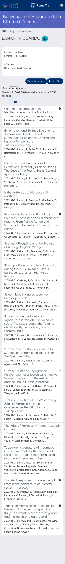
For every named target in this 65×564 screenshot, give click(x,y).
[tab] (8, 102)
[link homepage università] (40, 5)
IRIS (4, 31)
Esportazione (35, 81)
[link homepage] (11, 5)
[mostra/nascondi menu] (61, 5)
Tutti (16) (54, 81)
